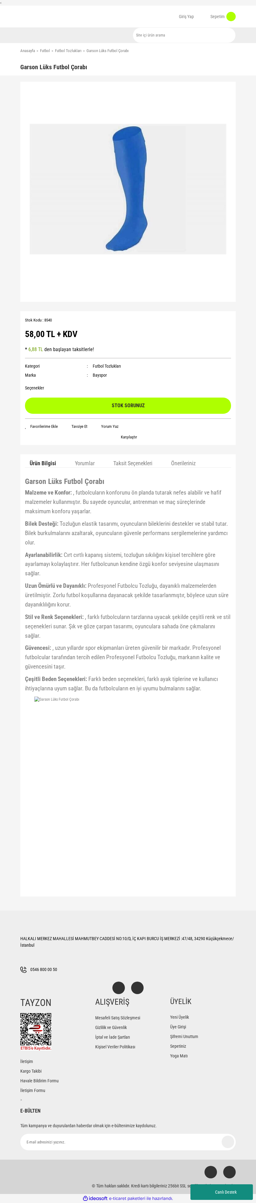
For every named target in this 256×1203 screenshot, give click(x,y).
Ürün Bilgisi (43, 463)
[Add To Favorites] (41, 426)
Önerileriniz (183, 463)
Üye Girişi (178, 1026)
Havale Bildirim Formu (39, 1080)
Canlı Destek (226, 1192)
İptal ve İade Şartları (112, 1037)
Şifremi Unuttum (184, 1036)
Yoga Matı (179, 1055)
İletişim (26, 1061)
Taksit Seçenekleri (132, 463)
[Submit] (228, 1142)
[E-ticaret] (127, 1198)
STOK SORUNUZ (128, 405)
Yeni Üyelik (179, 1017)
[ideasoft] (95, 1198)
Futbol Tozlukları (107, 366)
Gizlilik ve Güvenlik (111, 1027)
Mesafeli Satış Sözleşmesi (117, 1017)
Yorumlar (85, 463)
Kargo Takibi (31, 1071)
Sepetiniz (178, 1046)
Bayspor (100, 375)
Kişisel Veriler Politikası (115, 1046)
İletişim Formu (32, 1090)
